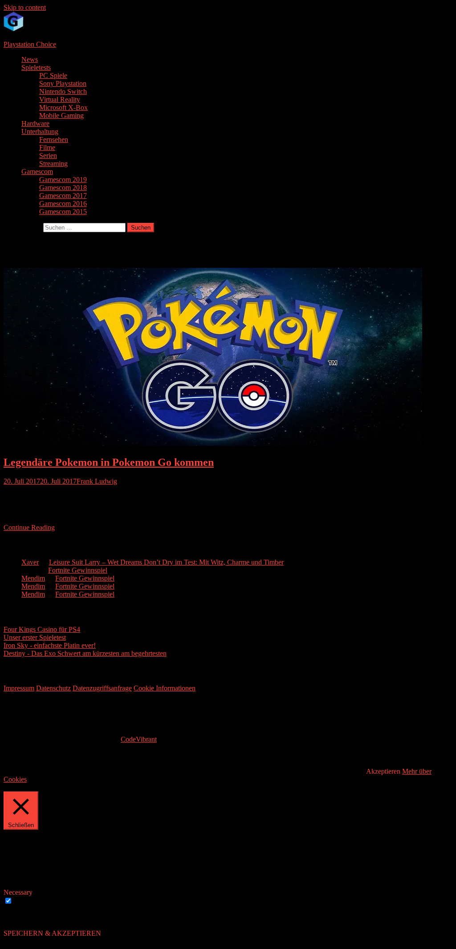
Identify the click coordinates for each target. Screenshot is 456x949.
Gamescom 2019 (63, 179)
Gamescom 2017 (63, 195)
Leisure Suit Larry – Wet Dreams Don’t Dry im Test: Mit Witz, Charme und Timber (166, 562)
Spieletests (36, 67)
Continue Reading (29, 527)
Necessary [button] (18, 892)
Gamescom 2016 (63, 203)
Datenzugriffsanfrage (102, 688)
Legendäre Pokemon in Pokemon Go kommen (109, 462)
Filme (47, 147)
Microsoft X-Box (63, 107)
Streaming (53, 163)
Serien (48, 155)
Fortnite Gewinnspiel (77, 570)
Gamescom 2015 (63, 211)
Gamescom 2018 (63, 187)
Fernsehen (53, 139)
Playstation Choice (30, 44)
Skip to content (25, 7)
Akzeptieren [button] (383, 771)
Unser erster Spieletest (35, 637)
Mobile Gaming (61, 115)
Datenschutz (53, 688)
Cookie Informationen (164, 688)
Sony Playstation (62, 83)
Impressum (19, 688)
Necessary (28, 901)
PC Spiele (53, 75)
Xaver (30, 562)
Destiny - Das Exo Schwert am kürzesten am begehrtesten (85, 653)
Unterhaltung (39, 131)
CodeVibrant (139, 739)
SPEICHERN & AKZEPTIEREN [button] (52, 933)
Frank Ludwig (97, 481)
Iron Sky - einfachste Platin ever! (50, 645)
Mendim (33, 578)
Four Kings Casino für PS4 (42, 629)
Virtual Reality (59, 99)
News (29, 59)
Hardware (35, 123)
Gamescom (37, 171)
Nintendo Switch (63, 91)
